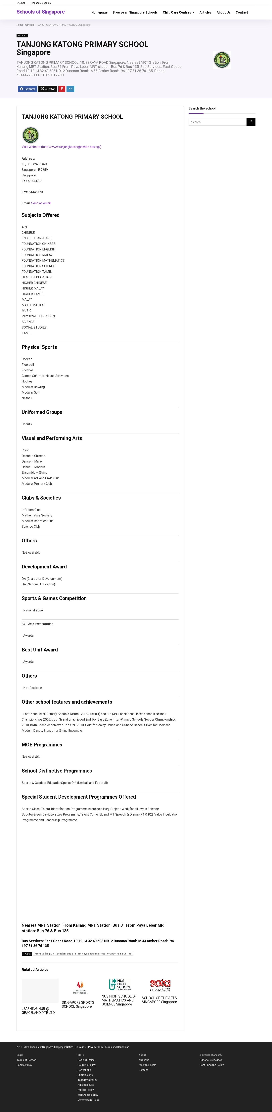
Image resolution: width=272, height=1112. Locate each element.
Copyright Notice (64, 1047)
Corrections (84, 1069)
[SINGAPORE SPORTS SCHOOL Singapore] (80, 981)
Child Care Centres (177, 12)
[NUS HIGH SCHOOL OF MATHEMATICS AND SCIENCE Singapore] (120, 981)
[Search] (251, 122)
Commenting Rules (88, 1099)
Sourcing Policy (86, 1064)
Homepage (99, 12)
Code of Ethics (86, 1059)
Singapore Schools (41, 3)
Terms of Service (26, 1059)
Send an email (41, 203)
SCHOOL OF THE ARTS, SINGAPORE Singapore (159, 1000)
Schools (29, 24)
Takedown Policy (87, 1079)
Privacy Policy (95, 1047)
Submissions (85, 1074)
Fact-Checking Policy (212, 1064)
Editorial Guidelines (211, 1059)
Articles (205, 12)
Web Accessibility (88, 1094)
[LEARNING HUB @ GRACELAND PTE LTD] (40, 981)
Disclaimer (80, 1047)
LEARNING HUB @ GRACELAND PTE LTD (38, 1011)
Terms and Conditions (117, 1047)
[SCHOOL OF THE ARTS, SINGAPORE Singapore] (160, 981)
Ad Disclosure (86, 1084)
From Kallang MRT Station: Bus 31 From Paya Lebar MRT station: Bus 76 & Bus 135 (83, 953)
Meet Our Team (147, 1064)
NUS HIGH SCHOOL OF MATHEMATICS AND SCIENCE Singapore (119, 1000)
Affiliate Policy (86, 1089)
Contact (242, 12)
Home (20, 24)
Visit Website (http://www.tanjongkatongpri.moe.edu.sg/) (61, 147)
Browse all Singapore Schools (135, 12)
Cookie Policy (24, 1064)
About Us (224, 12)
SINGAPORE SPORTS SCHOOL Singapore (78, 1004)
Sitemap (21, 3)
